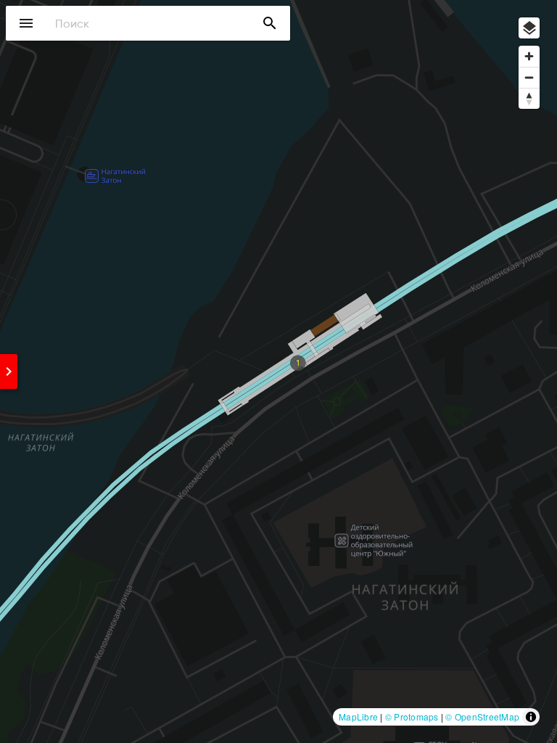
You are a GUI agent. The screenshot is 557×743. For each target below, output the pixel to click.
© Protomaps (412, 716)
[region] (278, 371)
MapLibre (358, 716)
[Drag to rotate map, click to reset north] (529, 98)
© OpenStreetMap (482, 716)
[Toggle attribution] (531, 717)
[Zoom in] (529, 56)
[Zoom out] (529, 77)
